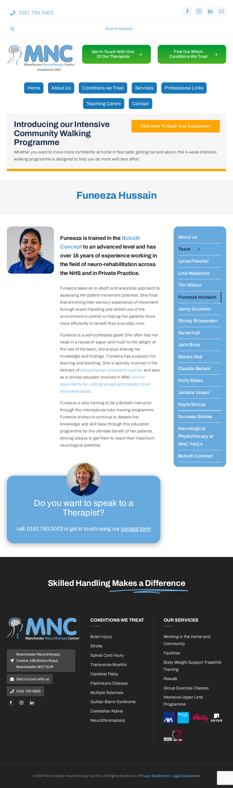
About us (187, 236)
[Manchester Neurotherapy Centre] (41, 47)
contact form (136, 529)
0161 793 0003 (45, 529)
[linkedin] (210, 11)
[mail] (221, 11)
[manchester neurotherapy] (43, 619)
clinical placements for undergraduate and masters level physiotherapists (105, 384)
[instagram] (198, 11)
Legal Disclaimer (186, 776)
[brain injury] (195, 730)
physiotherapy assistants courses (111, 370)
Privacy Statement (154, 776)
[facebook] (187, 11)
